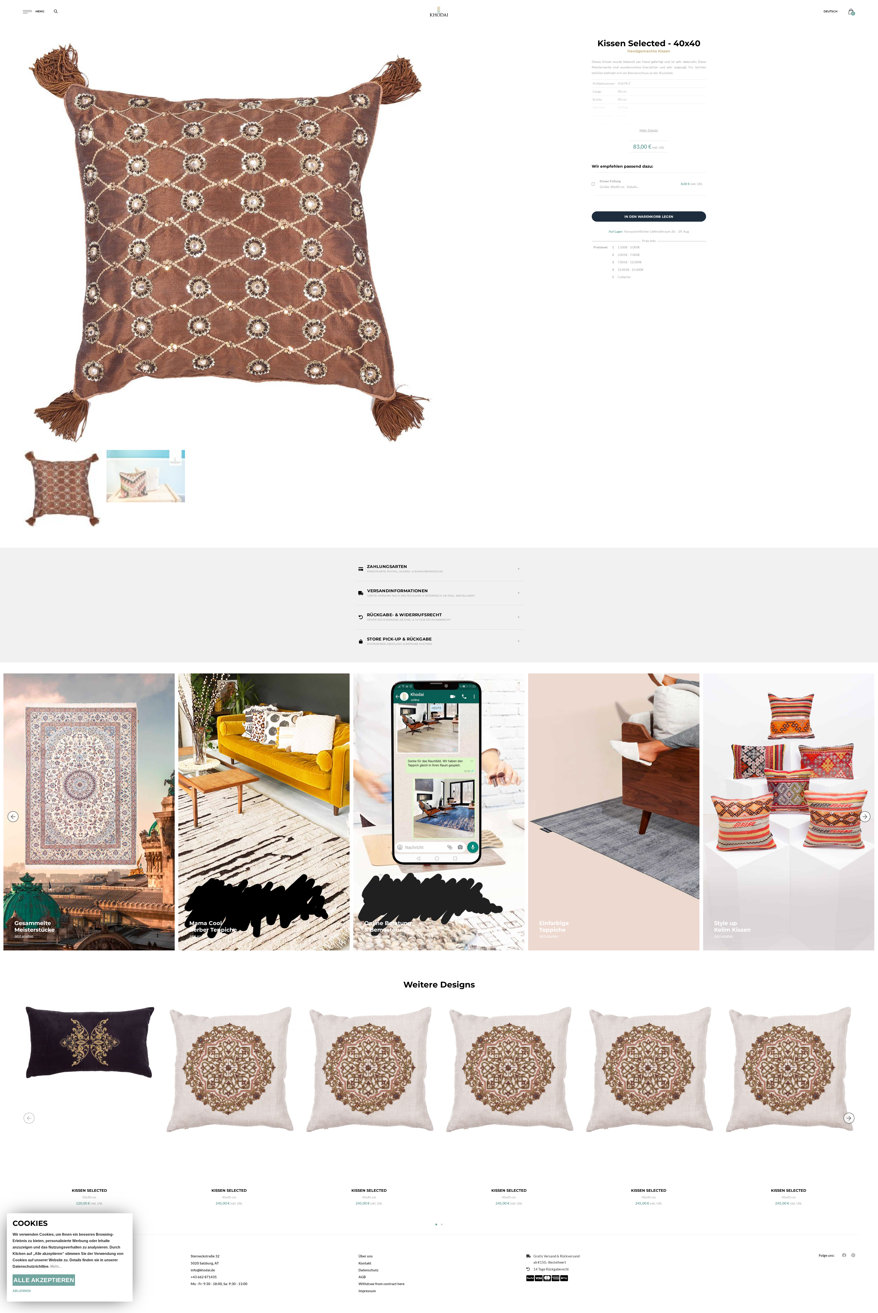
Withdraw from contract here (381, 1284)
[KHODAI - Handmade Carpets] (439, 11)
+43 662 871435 (204, 1277)
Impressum (367, 1291)
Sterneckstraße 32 (205, 1256)
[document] (70, 1257)
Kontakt (365, 1263)
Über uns (366, 1256)
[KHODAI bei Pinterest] (853, 1255)
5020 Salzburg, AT (205, 1263)
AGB (362, 1277)
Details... (633, 187)
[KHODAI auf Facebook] (844, 1255)
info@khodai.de (203, 1270)
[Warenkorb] (850, 11)
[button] (832, 11)
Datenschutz (368, 1270)
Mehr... (56, 1266)
